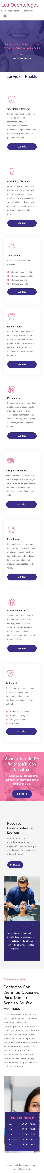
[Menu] (5, 16)
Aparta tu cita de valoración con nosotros (22, 764)
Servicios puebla (22, 76)
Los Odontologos (20, 5)
